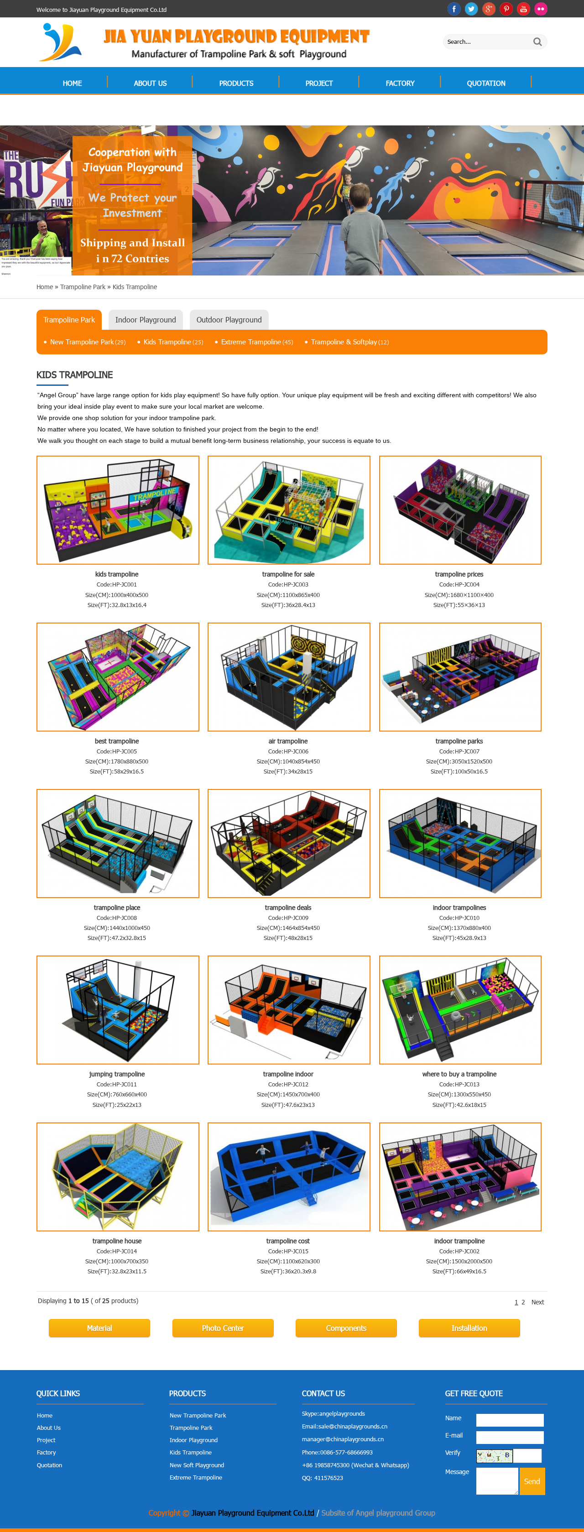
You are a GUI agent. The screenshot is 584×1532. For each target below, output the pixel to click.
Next (538, 1302)
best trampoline (117, 741)
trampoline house (117, 1241)
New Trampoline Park (88, 342)
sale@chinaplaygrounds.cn (352, 1426)
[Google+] (488, 9)
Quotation (486, 83)
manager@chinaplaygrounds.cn (343, 1439)
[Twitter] (471, 9)
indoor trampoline (459, 1241)
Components (346, 1328)
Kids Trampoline (173, 342)
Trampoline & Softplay (350, 342)
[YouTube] (523, 9)
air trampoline (288, 741)
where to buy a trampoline (459, 1074)
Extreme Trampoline (257, 342)
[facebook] (454, 9)
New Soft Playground (197, 1465)
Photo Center (223, 1328)
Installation (469, 1328)
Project (319, 83)
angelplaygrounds (342, 1413)
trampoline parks (459, 741)
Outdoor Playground (229, 319)
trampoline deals (288, 907)
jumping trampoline (117, 1074)
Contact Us (83, 112)
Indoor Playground (145, 319)
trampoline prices (459, 574)
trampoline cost (288, 1241)
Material (99, 1328)
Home (72, 83)
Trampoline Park (69, 319)
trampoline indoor (288, 1074)
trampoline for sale (288, 574)
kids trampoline (116, 574)
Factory (400, 83)
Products (236, 83)
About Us (150, 83)
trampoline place (117, 907)
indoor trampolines (459, 907)
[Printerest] (506, 9)
